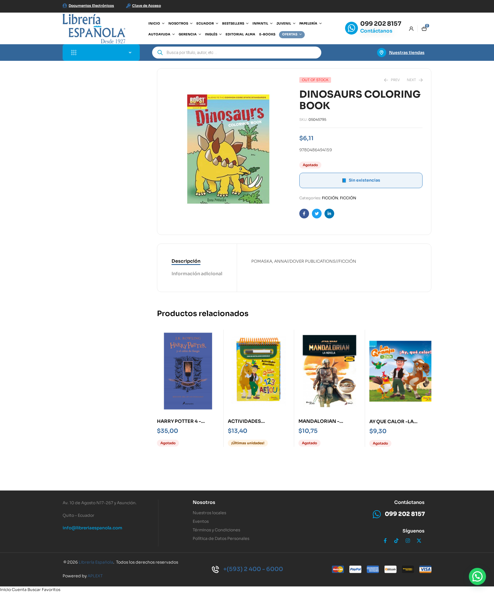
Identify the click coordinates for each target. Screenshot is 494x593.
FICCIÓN (330, 198)
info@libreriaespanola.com (92, 527)
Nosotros (204, 502)
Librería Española (96, 562)
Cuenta (19, 589)
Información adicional (197, 274)
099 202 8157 (380, 23)
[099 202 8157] (351, 28)
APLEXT (95, 575)
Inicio (5, 589)
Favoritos (51, 589)
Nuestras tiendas (407, 52)
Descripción (186, 261)
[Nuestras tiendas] (381, 52)
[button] (477, 576)
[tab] (197, 261)
